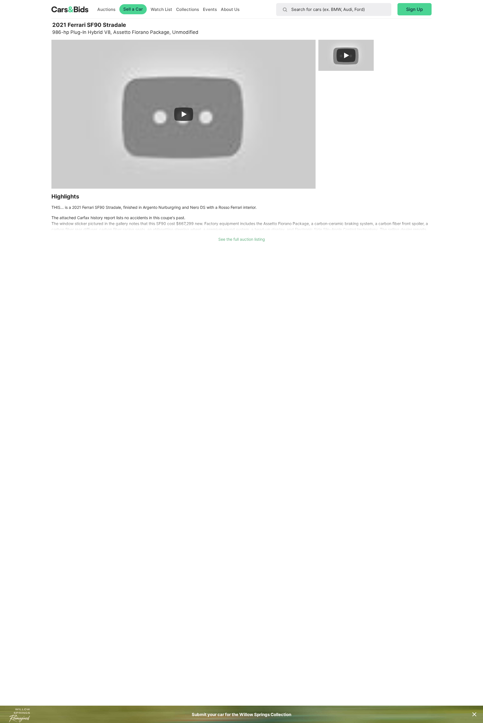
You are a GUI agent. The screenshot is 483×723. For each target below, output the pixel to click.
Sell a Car (133, 9)
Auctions (106, 9)
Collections (187, 9)
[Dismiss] (474, 714)
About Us (230, 9)
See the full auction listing (241, 239)
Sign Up (414, 9)
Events (210, 9)
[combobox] (333, 9)
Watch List (161, 9)
